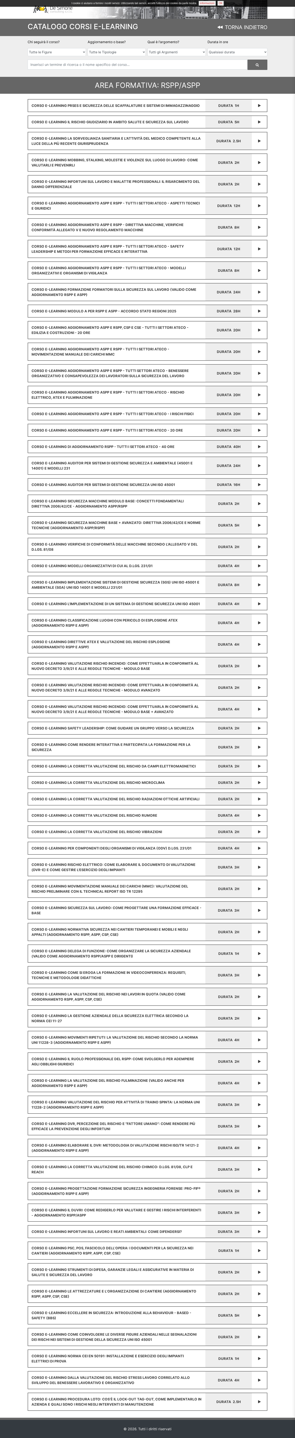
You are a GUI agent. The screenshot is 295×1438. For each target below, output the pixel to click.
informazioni (207, 3)
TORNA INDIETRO (245, 27)
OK (220, 3)
